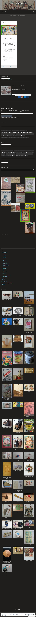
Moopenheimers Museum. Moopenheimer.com (18, 4)
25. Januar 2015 (6, 66)
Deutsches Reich (19, 152)
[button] (6, 296)
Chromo (3, 152)
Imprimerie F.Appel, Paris (7, 282)
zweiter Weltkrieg (24, 155)
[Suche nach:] (18, 170)
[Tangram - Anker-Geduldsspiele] (15, 208)
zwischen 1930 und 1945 (6, 137)
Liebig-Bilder (4, 281)
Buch (32, 150)
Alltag (4, 278)
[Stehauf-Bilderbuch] (9, 30)
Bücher (9, 130)
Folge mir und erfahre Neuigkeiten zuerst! (8, 108)
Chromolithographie (9, 152)
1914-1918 (6, 150)
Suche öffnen (33, 12)
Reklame (4, 268)
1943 (15, 150)
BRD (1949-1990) (4, 130)
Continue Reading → (7, 53)
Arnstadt (22, 150)
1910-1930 (4, 260)
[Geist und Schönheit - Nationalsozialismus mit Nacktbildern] (6, 198)
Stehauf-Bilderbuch (7, 22)
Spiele (4, 270)
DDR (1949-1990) (14, 130)
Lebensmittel (25, 132)
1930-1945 (5, 262)
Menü (4, 11)
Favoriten (4, 279)
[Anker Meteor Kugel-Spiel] (20, 188)
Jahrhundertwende (5, 132)
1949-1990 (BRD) (6, 265)
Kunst (21, 132)
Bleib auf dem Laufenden (6, 116)
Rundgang (4, 252)
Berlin (26, 150)
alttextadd (18, 150)
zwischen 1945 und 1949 (15, 137)
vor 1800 (3, 135)
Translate (10, 79)
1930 (9, 150)
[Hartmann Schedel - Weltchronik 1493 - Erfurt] (6, 183)
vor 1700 (4, 254)
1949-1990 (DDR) (6, 263)
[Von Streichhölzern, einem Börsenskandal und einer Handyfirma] (30, 185)
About (3, 284)
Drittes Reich (25, 152)
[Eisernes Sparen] (15, 180)
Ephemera (20, 130)
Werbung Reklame (13, 135)
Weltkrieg (9, 155)
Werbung (13, 155)
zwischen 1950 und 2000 (24, 137)
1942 (12, 150)
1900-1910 (5, 258)
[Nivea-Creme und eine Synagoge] (30, 206)
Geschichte (25, 130)
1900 (3, 150)
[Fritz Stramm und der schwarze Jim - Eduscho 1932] (25, 215)
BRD (29, 150)
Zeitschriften (18, 155)
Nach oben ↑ (18, 609)
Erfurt (29, 152)
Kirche (10, 132)
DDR (14, 152)
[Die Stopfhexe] (20, 198)
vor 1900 (7, 135)
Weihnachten (4, 155)
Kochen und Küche (16, 132)
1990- (4, 266)
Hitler (32, 152)
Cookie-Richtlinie (4, 615)
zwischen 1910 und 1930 (21, 135)
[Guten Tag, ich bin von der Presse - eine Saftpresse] (30, 228)
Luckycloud (30, 132)
